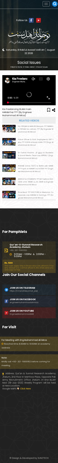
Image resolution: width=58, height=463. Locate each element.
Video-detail (30, 67)
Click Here (25, 388)
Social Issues (42, 67)
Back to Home (17, 67)
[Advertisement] (29, 409)
